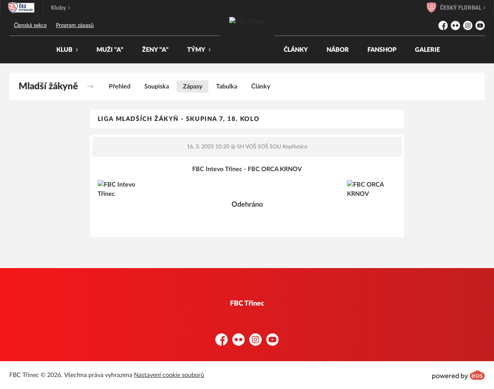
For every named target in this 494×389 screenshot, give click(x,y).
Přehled (119, 86)
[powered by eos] (458, 375)
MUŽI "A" (110, 50)
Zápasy (192, 86)
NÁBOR (338, 50)
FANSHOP (381, 50)
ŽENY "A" (155, 50)
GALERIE (427, 50)
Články (260, 86)
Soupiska (156, 86)
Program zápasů (75, 25)
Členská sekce (30, 25)
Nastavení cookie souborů (169, 375)
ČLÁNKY (296, 50)
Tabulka (226, 86)
